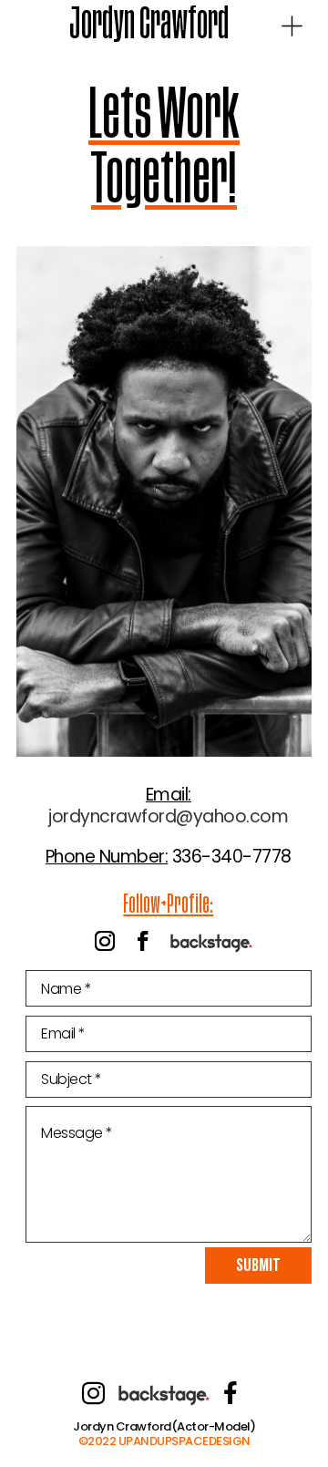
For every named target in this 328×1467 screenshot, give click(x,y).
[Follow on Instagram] (105, 941)
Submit (258, 1265)
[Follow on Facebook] (143, 941)
